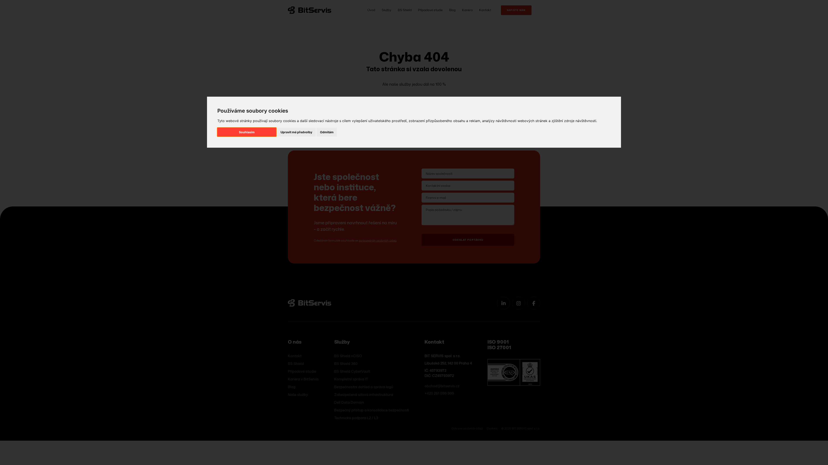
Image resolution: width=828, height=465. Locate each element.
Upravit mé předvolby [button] (296, 132)
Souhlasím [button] (247, 132)
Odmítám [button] (327, 132)
